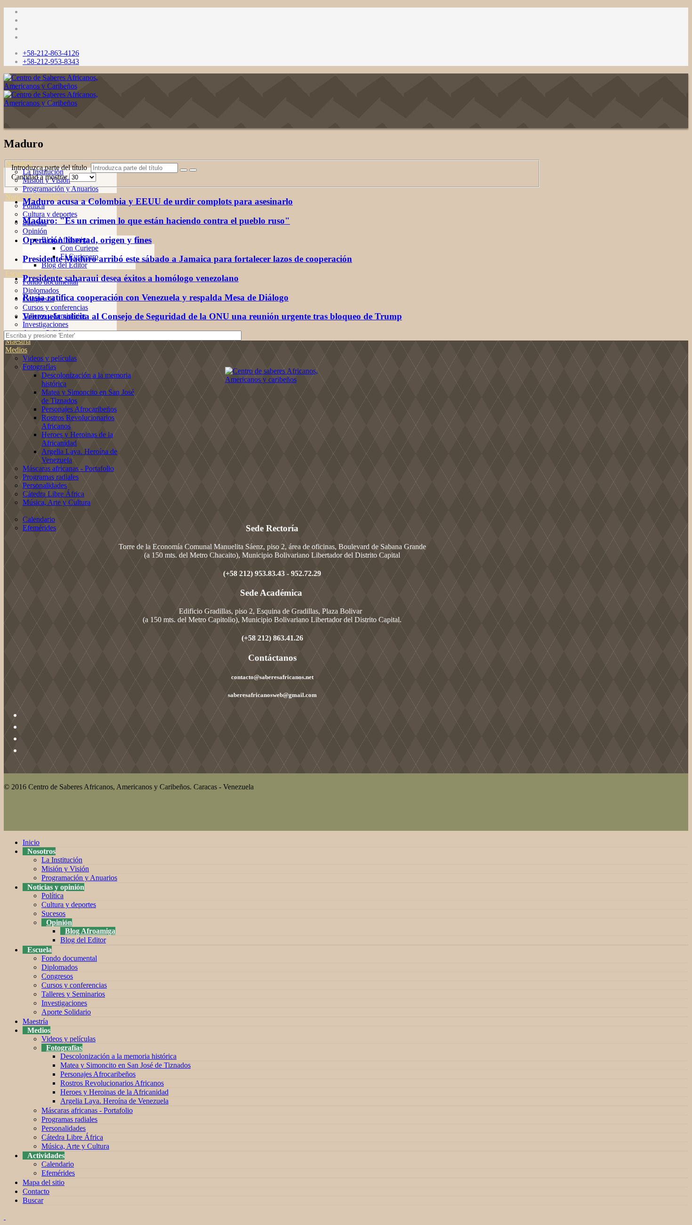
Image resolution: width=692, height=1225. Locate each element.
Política (52, 896)
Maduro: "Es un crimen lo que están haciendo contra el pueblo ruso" (156, 221)
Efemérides (39, 528)
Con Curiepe (79, 248)
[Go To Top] (5, 1217)
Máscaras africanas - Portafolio (68, 468)
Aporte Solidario (66, 1012)
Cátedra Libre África (53, 494)
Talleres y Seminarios (73, 994)
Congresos (57, 976)
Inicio (31, 842)
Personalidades (45, 485)
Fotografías (39, 367)
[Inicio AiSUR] (272, 433)
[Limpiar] (193, 170)
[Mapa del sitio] (5, 536)
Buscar (33, 1200)
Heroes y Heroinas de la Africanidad (114, 1092)
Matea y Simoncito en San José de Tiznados (125, 1065)
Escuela (16, 273)
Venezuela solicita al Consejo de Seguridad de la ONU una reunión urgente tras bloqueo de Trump (212, 316)
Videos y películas (50, 358)
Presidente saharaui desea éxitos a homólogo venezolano (131, 278)
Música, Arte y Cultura (56, 502)
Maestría (18, 341)
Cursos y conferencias (55, 307)
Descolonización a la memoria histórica (118, 1056)
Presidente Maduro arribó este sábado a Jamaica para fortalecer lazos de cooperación (187, 259)
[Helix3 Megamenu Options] (6, 121)
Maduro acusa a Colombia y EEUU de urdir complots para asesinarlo (158, 201)
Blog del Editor (64, 265)
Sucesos (53, 913)
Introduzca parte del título (51, 167)
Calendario (39, 519)
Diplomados (41, 290)
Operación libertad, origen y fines (87, 240)
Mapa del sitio (43, 1182)
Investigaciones (45, 324)
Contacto (36, 1191)
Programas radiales (51, 477)
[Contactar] (5, 545)
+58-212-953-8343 (51, 61)
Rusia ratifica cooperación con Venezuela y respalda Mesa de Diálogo (156, 297)
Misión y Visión (65, 869)
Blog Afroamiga (90, 931)
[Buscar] (5, 553)
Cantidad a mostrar (40, 177)
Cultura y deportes (50, 214)
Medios (16, 350)
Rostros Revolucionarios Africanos (112, 1083)
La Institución (61, 860)
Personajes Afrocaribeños (79, 409)
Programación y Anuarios (60, 189)
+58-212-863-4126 (51, 53)
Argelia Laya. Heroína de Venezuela (114, 1101)
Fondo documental (69, 958)
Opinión (35, 231)
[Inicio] (5, 155)
